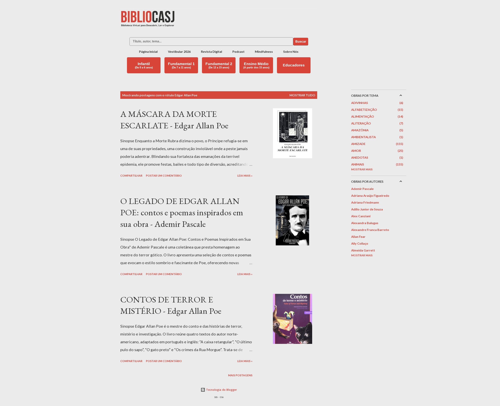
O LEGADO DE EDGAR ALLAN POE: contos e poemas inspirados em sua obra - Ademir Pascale (181, 212)
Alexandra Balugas (364, 223)
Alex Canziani (361, 216)
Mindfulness (264, 51)
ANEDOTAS (376, 157)
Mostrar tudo (302, 95)
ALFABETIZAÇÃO (376, 109)
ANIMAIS (376, 164)
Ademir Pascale (362, 188)
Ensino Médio (256, 65)
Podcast (238, 51)
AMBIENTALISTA (376, 137)
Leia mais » (244, 175)
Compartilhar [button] (131, 175)
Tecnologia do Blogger (221, 390)
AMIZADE (376, 144)
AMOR (376, 150)
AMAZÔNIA (376, 130)
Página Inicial (148, 51)
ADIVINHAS (376, 103)
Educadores (294, 65)
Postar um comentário (164, 175)
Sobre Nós (290, 51)
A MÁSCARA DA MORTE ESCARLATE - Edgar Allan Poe (174, 119)
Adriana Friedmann (365, 202)
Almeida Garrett (363, 250)
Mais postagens (240, 375)
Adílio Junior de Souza (367, 209)
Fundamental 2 (218, 65)
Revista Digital (211, 51)
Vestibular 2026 (179, 51)
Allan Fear (358, 236)
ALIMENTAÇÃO (376, 116)
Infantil (144, 65)
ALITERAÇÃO (376, 123)
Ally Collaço (359, 243)
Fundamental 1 (181, 65)
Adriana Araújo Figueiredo (370, 195)
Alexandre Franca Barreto (370, 230)
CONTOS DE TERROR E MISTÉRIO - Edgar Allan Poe (170, 305)
